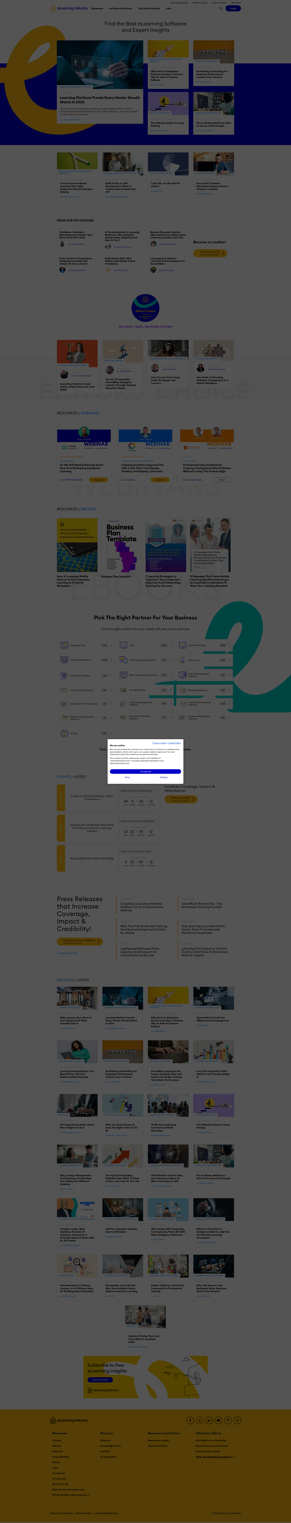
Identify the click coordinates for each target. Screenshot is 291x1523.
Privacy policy (159, 743)
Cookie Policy (174, 743)
